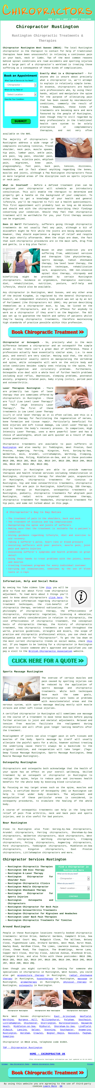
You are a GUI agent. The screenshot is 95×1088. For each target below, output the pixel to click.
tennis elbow (11, 159)
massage (82, 979)
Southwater (67, 1030)
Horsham (25, 1033)
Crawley (38, 1033)
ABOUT (65, 19)
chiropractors (51, 852)
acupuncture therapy (30, 975)
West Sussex (20, 1016)
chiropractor (47, 208)
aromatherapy (29, 982)
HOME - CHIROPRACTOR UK (47, 1053)
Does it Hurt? (12, 224)
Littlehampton (12, 1023)
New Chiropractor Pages (19, 1064)
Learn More (50, 1086)
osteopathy (26, 985)
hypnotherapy (45, 979)
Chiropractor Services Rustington (34, 859)
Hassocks (73, 1033)
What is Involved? (15, 185)
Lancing (22, 1030)
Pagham (87, 1033)
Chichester (30, 1023)
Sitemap (5, 1064)
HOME (50, 19)
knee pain (43, 163)
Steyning (49, 1030)
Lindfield (85, 1026)
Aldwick (7, 1030)
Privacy (90, 1064)
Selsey (36, 1030)
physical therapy (75, 982)
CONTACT (74, 19)
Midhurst (44, 1026)
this (48, 587)
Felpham (69, 1019)
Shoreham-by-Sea (64, 1026)
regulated (46, 296)
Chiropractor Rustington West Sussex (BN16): (33, 48)
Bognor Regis (55, 1033)
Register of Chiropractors (20, 309)
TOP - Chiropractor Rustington (22, 1047)
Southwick (85, 1019)
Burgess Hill (28, 1019)
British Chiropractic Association (50, 651)
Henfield (85, 1016)
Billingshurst (50, 1019)
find (45, 829)
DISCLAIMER (86, 19)
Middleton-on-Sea (24, 1026)
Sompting (8, 1036)
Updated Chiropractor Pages (43, 1064)
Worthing (8, 1019)
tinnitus (37, 146)
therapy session (81, 215)
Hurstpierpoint (68, 1023)
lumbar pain (26, 153)
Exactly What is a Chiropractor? (61, 73)
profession (75, 322)
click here (56, 597)
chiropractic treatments (42, 319)
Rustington (9, 447)
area (34, 1042)
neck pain (23, 149)
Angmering (85, 1030)
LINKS (57, 19)
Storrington (48, 1023)
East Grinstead (64, 1016)
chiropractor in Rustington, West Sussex (36, 292)
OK (61, 1086)
